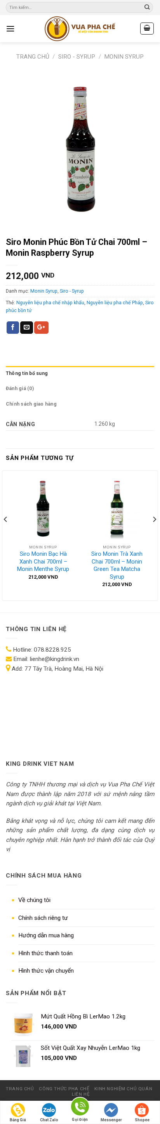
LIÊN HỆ (81, 1094)
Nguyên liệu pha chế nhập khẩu (50, 302)
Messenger (111, 1120)
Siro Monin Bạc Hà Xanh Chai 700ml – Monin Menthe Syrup (43, 561)
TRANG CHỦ (20, 1088)
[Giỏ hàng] (146, 29)
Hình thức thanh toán (45, 953)
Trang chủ (32, 56)
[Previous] (6, 535)
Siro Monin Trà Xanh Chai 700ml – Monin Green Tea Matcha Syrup (117, 565)
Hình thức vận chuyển (46, 970)
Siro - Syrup (76, 56)
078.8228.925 (52, 649)
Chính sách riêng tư (43, 917)
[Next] (154, 535)
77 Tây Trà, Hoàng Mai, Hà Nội (63, 668)
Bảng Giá (18, 1120)
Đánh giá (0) (20, 388)
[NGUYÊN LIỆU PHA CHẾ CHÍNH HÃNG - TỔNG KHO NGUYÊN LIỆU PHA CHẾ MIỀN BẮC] (80, 28)
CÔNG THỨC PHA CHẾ (64, 1088)
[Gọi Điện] (80, 1108)
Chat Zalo (49, 1120)
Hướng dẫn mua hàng (46, 935)
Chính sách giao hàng (31, 404)
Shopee (142, 1120)
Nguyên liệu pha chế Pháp (115, 302)
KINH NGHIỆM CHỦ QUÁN (123, 1088)
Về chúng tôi (34, 900)
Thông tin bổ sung (27, 373)
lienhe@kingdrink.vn (54, 659)
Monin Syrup (124, 56)
